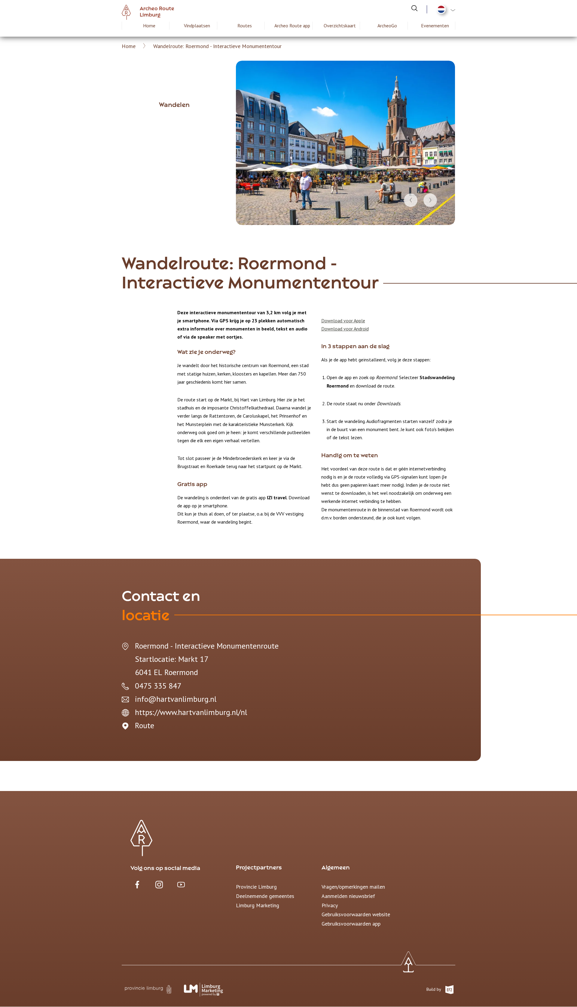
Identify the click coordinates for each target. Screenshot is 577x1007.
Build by (434, 989)
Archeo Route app (292, 26)
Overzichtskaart (340, 26)
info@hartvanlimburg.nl (175, 699)
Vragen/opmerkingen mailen (353, 886)
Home (149, 26)
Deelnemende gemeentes (265, 896)
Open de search (414, 8)
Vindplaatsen (197, 26)
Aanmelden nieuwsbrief (348, 896)
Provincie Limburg (256, 886)
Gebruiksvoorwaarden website (356, 914)
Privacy (330, 905)
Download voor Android (345, 329)
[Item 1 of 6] (345, 143)
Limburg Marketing (257, 905)
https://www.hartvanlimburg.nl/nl (191, 712)
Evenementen (435, 26)
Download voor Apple (343, 321)
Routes (244, 26)
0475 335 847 (158, 686)
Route (144, 725)
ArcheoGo (387, 26)
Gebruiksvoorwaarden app (351, 923)
